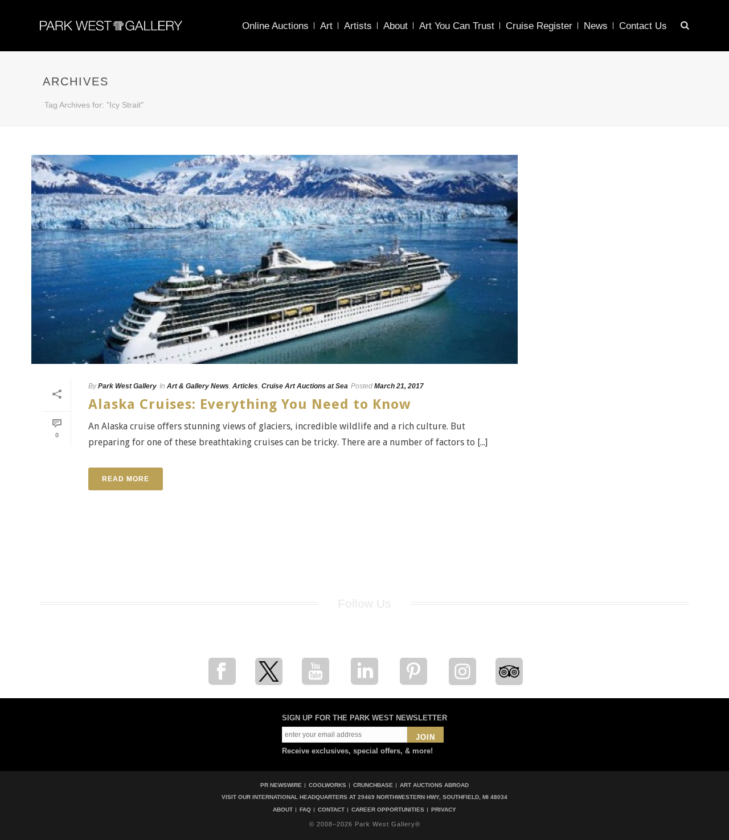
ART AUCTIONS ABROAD (434, 785)
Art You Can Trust (456, 26)
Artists (358, 26)
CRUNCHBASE (373, 785)
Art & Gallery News (198, 386)
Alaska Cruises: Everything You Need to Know (249, 404)
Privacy (443, 810)
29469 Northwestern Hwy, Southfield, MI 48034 (432, 797)
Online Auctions (275, 26)
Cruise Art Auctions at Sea (304, 386)
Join (425, 737)
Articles (245, 386)
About (395, 26)
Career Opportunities (387, 810)
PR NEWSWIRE (281, 785)
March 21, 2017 (399, 386)
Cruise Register (539, 26)
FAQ (305, 810)
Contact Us (643, 26)
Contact (331, 810)
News (596, 26)
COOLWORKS (327, 785)
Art (326, 26)
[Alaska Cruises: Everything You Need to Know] (274, 259)
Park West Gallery (127, 386)
